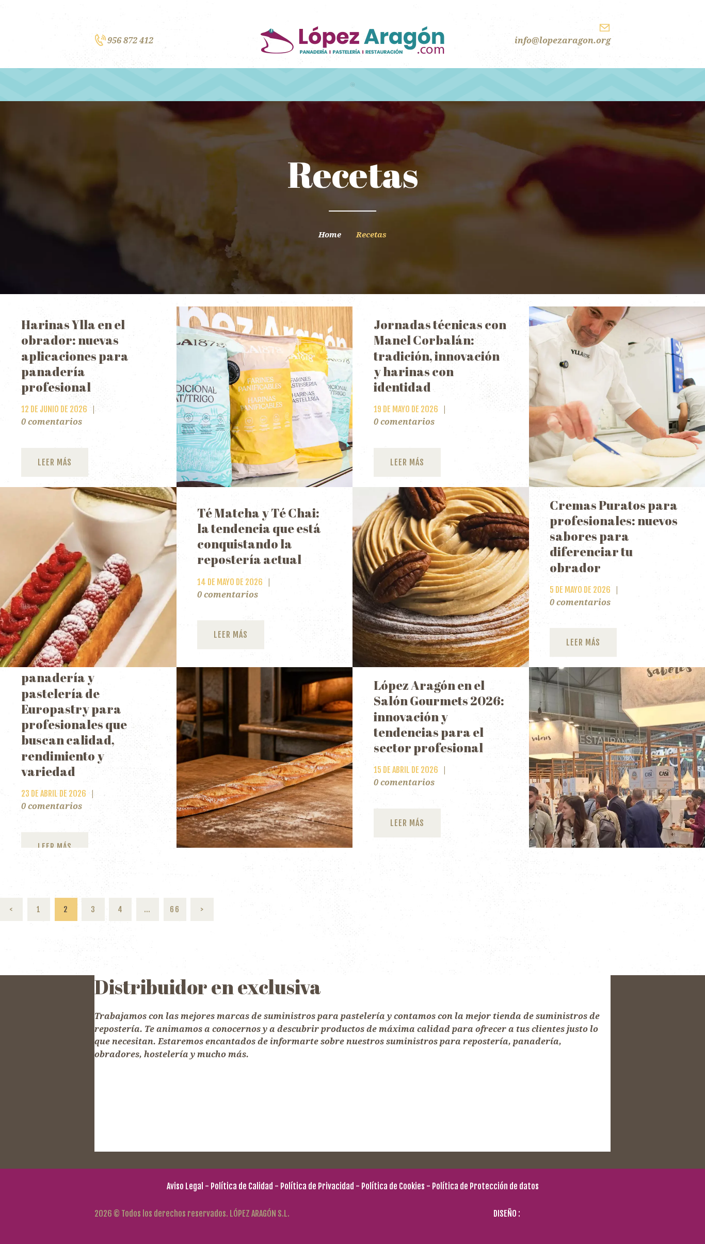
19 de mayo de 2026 (406, 409)
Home (329, 234)
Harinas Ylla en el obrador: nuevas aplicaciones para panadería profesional (75, 356)
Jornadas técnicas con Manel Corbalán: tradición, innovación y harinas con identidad (440, 356)
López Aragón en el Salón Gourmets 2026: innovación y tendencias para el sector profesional (439, 716)
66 (178, 909)
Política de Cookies (393, 1186)
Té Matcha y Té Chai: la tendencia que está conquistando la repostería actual (259, 536)
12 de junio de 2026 (54, 409)
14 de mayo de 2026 (230, 582)
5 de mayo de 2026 (580, 590)
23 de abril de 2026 (53, 793)
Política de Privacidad (317, 1186)
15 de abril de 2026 (406, 770)
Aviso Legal (185, 1186)
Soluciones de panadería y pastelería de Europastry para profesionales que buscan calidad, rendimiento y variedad (74, 716)
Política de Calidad (242, 1186)
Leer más (55, 462)
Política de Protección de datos (485, 1186)
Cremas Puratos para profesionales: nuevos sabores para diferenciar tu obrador (614, 536)
